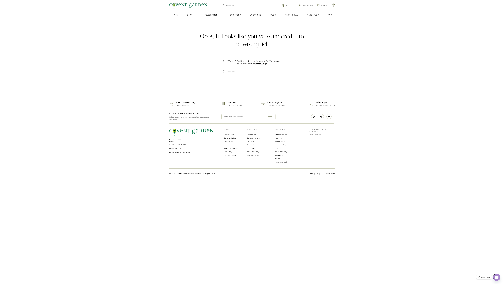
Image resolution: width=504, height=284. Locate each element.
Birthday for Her (253, 155)
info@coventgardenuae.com (180, 152)
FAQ (330, 15)
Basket (277, 158)
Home (175, 15)
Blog (273, 15)
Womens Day (280, 141)
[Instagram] (313, 116)
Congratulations (230, 138)
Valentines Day (280, 145)
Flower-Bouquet (315, 134)
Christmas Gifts (281, 135)
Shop (189, 15)
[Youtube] (328, 116)
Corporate (251, 148)
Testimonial (291, 15)
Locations (255, 15)
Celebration (211, 15)
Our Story (235, 15)
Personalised (228, 141)
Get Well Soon (229, 135)
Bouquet (278, 148)
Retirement (251, 141)
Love (225, 145)
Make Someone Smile (232, 148)
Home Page (261, 64)
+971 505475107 (175, 148)
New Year (278, 138)
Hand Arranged (281, 162)
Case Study (313, 15)
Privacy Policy (314, 174)
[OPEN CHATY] (496, 277)
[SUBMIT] (270, 116)
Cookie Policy (330, 174)
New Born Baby (230, 155)
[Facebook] (321, 116)
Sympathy (228, 152)
